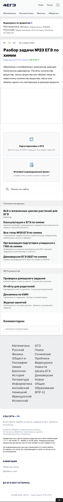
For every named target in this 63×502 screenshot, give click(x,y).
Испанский (20, 400)
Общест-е (19, 358)
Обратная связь (11, 467)
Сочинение (43, 354)
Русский (18, 350)
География (19, 362)
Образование (44, 388)
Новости (41, 366)
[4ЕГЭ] (9, 5)
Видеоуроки (43, 362)
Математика (9, 13)
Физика (41, 13)
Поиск (50, 5)
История (18, 375)
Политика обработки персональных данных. (22, 430)
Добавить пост (10, 471)
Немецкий (19, 392)
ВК (18, 416)
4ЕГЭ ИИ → (34, 60)
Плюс (40, 5)
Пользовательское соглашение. (17, 434)
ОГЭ (38, 345)
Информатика (22, 383)
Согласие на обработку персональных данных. (23, 432)
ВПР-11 (40, 392)
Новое (39, 379)
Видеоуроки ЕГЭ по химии (15, 60)
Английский (20, 388)
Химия (16, 366)
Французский (22, 396)
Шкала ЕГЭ (43, 371)
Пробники (42, 358)
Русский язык (26, 13)
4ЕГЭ (6, 440)
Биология (19, 371)
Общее (40, 383)
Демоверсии (44, 375)
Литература (20, 379)
